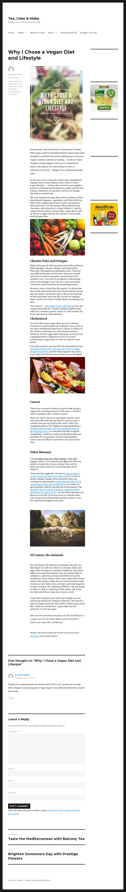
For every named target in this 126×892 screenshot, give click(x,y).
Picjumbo (34, 636)
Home (11, 32)
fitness (14, 84)
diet (9, 84)
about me (18, 81)
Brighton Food (37, 32)
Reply (11, 698)
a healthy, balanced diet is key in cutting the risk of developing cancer (55, 429)
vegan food (12, 94)
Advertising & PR (68, 32)
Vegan (21, 32)
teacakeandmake (15, 74)
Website (12, 793)
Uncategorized (14, 91)
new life (20, 86)
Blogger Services (88, 32)
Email (11, 781)
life (15, 86)
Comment (13, 732)
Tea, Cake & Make (23, 18)
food (20, 84)
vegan (10, 81)
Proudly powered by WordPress (37, 880)
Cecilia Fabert (22, 675)
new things (12, 89)
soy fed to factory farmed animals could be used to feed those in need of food (55, 491)
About (51, 32)
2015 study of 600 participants (59, 306)
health (10, 86)
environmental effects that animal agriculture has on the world (55, 483)
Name (11, 769)
